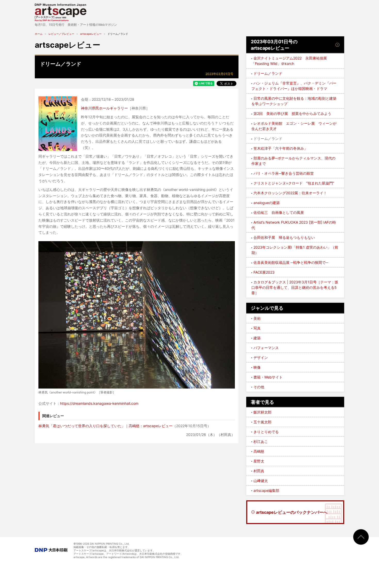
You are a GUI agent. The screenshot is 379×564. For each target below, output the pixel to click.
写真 (257, 328)
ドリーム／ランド (267, 73)
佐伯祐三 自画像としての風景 (278, 212)
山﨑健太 (260, 480)
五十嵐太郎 (262, 422)
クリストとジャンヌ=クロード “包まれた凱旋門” (293, 183)
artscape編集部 (266, 490)
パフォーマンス (266, 348)
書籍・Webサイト (268, 377)
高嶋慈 (258, 451)
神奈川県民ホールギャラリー (104, 108)
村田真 (258, 471)
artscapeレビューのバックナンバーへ (291, 512)
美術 (257, 318)
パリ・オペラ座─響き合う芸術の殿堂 (283, 173)
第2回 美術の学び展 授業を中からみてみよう (292, 113)
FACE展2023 (264, 272)
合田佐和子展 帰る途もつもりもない (284, 237)
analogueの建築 (266, 202)
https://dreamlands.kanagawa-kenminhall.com (99, 403)
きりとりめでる (266, 432)
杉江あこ (260, 441)
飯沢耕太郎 (262, 412)
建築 (257, 338)
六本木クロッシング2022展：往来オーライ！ (290, 193)
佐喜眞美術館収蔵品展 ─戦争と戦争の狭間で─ (290, 262)
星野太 (258, 461)
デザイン (260, 357)
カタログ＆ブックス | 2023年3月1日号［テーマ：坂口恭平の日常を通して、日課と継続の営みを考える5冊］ (294, 287)
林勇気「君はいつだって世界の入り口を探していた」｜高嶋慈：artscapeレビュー (105, 426)
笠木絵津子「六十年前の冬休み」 (280, 148)
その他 (258, 387)
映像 (257, 367)
